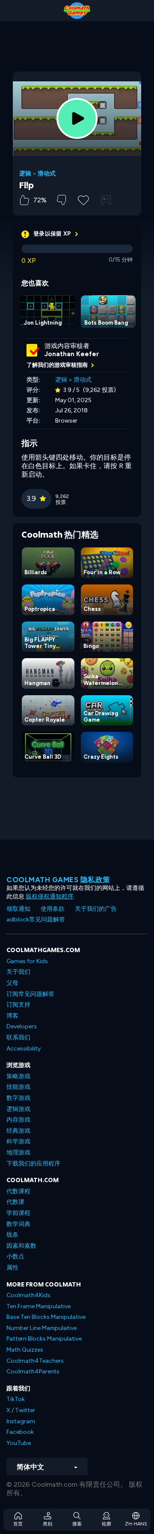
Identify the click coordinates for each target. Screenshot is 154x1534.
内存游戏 (18, 1119)
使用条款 (53, 908)
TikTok (15, 1399)
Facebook (20, 1432)
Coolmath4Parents (32, 1371)
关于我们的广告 (96, 908)
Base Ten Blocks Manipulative (46, 1317)
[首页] (77, 10)
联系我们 (18, 1037)
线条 (12, 1234)
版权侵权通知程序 (50, 896)
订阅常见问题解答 (30, 994)
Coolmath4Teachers (35, 1360)
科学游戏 (18, 1141)
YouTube (18, 1443)
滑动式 (47, 173)
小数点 (15, 1256)
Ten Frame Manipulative (38, 1306)
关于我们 (18, 972)
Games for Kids (27, 961)
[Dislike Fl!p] (61, 200)
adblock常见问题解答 (35, 919)
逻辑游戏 (18, 1109)
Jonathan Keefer (71, 354)
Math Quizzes (24, 1349)
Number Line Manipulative (41, 1328)
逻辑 (25, 173)
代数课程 (18, 1191)
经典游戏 (18, 1130)
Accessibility (23, 1048)
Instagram (20, 1421)
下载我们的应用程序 (33, 1163)
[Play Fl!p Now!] (77, 118)
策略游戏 (18, 1076)
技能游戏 (18, 1087)
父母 (12, 983)
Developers (21, 1026)
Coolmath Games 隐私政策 (58, 879)
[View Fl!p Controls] (106, 200)
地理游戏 (18, 1152)
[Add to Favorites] (83, 199)
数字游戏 (18, 1098)
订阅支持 (18, 1004)
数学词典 (18, 1224)
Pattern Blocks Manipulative (44, 1338)
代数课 (15, 1202)
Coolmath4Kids (28, 1295)
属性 (12, 1267)
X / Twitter (20, 1410)
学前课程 (18, 1213)
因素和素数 (21, 1245)
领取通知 (18, 908)
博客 (12, 1015)
